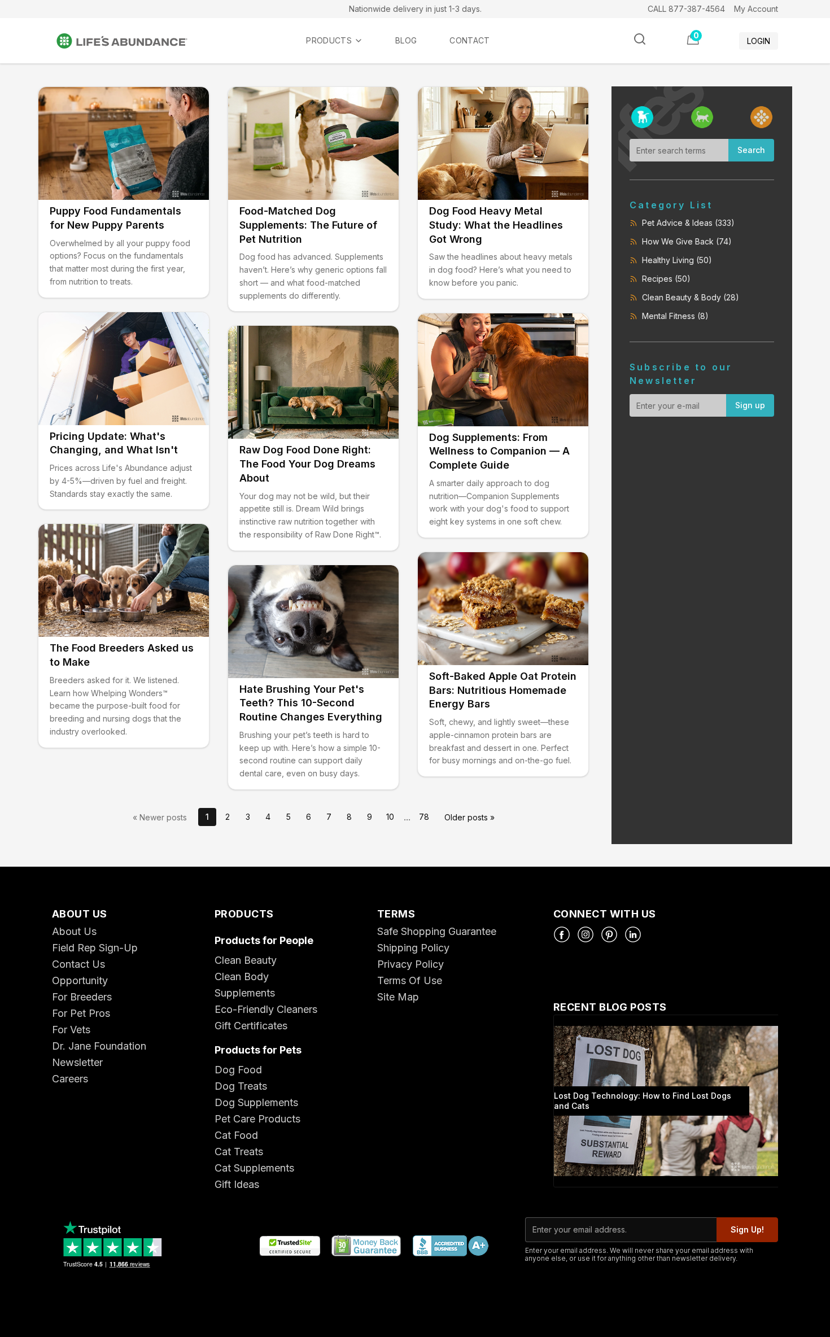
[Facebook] (561, 934)
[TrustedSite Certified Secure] (289, 1246)
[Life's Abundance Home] (131, 41)
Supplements (245, 993)
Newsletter (77, 1062)
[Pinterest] (609, 934)
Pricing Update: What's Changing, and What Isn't (114, 443)
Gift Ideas (237, 1184)
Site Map (398, 997)
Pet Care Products (257, 1119)
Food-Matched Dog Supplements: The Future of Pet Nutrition (308, 225)
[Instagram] (585, 934)
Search (751, 150)
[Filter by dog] (642, 117)
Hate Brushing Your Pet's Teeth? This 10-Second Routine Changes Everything (310, 703)
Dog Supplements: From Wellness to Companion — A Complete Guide (499, 451)
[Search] (639, 39)
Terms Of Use (409, 980)
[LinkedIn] (632, 934)
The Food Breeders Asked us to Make (122, 655)
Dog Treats (241, 1086)
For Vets (71, 1029)
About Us (74, 931)
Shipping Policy (413, 948)
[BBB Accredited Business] (450, 1246)
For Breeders (82, 997)
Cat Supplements (254, 1168)
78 (424, 817)
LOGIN (758, 41)
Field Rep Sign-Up (95, 948)
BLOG (406, 40)
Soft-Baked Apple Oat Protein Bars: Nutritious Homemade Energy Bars (502, 690)
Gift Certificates (251, 1026)
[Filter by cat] (702, 117)
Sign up (750, 405)
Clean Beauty (246, 960)
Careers (70, 1079)
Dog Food (238, 1070)
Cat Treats (239, 1151)
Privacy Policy (410, 964)
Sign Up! (747, 1229)
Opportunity (80, 980)
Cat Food (236, 1135)
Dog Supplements (256, 1102)
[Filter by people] (761, 117)
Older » (469, 817)
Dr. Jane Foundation (99, 1046)
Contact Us (78, 964)
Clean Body (242, 976)
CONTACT (469, 40)
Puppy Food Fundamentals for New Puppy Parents (115, 218)
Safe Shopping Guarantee (436, 931)
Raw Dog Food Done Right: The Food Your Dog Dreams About (307, 464)
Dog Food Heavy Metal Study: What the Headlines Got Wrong (496, 225)
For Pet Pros (81, 1013)
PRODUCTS (329, 40)
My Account (756, 9)
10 (390, 817)
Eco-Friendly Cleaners (266, 1009)
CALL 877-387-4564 (686, 9)
